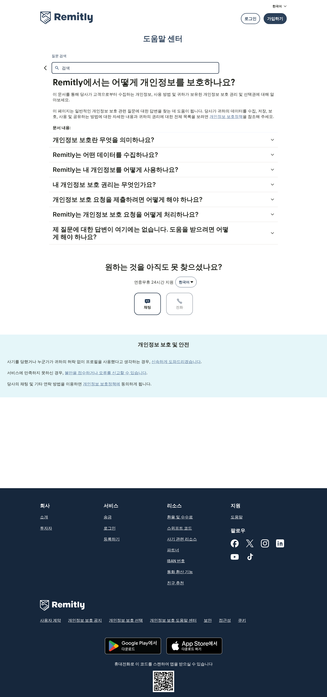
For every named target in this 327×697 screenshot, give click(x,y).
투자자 (46, 528)
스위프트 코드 (179, 528)
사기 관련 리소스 (182, 539)
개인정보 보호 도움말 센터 (173, 620)
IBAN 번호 (176, 561)
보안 (208, 620)
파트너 (173, 550)
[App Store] (194, 646)
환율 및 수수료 (180, 517)
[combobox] (186, 282)
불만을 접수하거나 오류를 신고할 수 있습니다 (105, 372)
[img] (66, 18)
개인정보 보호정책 (226, 116)
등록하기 (112, 539)
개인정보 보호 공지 (85, 620)
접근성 (225, 620)
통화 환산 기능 (180, 572)
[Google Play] (133, 646)
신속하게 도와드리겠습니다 (176, 361)
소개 (44, 517)
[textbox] (140, 68)
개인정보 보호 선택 (126, 620)
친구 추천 (175, 583)
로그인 (110, 528)
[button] (279, 6)
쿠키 (242, 620)
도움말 (237, 517)
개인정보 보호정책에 (101, 384)
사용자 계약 (50, 620)
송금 (108, 517)
